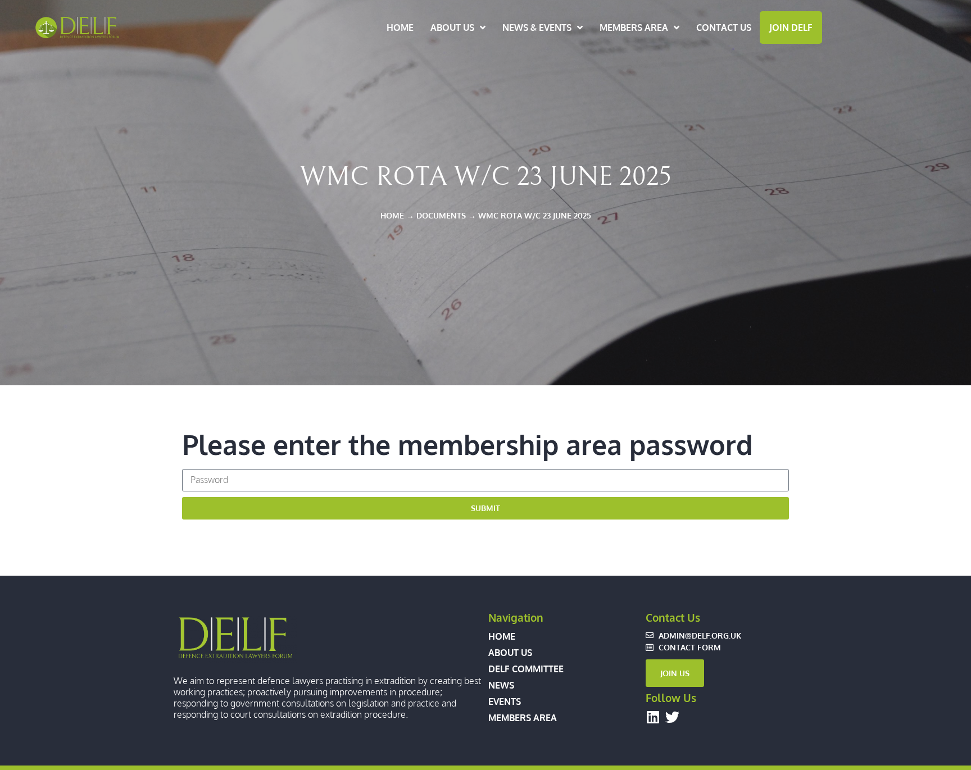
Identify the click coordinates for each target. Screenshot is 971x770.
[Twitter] (672, 717)
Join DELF (791, 27)
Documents (441, 215)
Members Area (634, 27)
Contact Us (723, 27)
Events (504, 701)
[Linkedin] (653, 717)
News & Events (536, 27)
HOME (392, 215)
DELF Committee (526, 669)
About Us (452, 27)
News (501, 685)
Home (400, 27)
